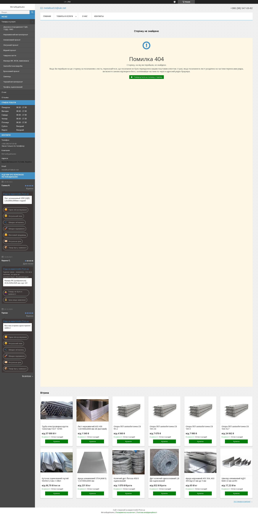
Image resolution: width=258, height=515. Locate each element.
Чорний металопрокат (13, 81)
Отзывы (5, 97)
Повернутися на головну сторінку (148, 77)
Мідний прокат (9, 50)
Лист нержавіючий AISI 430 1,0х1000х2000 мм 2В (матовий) (92, 427)
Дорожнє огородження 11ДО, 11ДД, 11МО (15, 28)
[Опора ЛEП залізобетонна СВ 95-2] (128, 410)
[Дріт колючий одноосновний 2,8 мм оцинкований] (164, 462)
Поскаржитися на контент (125, 512)
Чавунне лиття (9, 55)
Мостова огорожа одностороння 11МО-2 (17, 327)
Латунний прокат (10, 45)
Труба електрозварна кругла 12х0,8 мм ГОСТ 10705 (55, 427)
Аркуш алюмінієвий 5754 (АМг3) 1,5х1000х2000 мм (92, 479)
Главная (47, 16)
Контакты (99, 16)
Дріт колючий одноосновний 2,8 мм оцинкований (164, 479)
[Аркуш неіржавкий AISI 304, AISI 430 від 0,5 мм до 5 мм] (200, 462)
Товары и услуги (8, 21)
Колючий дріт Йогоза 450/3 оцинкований (126, 479)
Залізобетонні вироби (12, 66)
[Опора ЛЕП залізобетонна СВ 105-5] (200, 410)
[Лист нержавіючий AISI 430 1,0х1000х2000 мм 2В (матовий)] (92, 410)
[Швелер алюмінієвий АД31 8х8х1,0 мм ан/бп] (236, 462)
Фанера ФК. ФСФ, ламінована (16, 61)
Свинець (7, 76)
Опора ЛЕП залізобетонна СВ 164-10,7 (235, 427)
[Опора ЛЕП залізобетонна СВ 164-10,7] (236, 410)
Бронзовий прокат (11, 71)
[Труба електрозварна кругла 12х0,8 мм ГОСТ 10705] (56, 410)
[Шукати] (32, 12)
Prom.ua (142, 510)
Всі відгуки (26, 376)
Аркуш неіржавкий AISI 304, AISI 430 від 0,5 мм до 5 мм (200, 479)
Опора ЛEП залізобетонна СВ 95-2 (127, 427)
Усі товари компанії (242, 501)
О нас (4, 92)
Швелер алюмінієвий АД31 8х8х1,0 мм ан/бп (234, 479)
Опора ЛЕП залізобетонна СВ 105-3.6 (163, 427)
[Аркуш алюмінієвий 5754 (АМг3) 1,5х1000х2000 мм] (92, 462)
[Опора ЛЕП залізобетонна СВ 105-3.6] (164, 410)
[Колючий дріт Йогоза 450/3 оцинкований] (128, 462)
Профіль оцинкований (12, 87)
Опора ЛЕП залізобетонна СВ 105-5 (199, 427)
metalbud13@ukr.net (10, 169)
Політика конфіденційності (147, 512)
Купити (56, 441)
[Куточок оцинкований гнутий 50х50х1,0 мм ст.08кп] (56, 462)
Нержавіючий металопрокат (15, 34)
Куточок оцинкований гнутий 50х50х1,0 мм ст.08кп (55, 479)
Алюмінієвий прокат (12, 40)
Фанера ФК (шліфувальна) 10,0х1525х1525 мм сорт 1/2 (15, 282)
